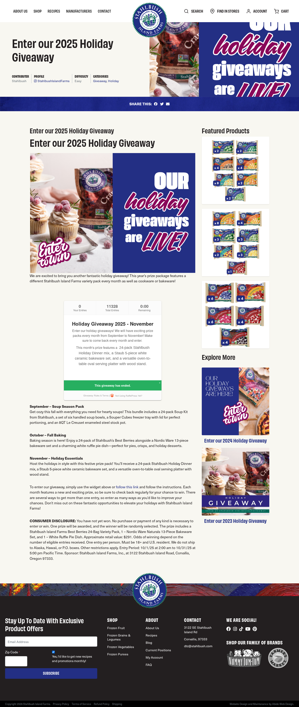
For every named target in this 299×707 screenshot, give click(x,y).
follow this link (127, 486)
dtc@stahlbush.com (198, 646)
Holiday (113, 80)
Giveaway (99, 80)
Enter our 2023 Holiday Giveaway (235, 520)
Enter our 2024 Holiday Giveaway (235, 440)
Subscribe (51, 673)
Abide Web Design (282, 704)
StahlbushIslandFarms (53, 80)
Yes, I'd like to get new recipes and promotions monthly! (72, 658)
